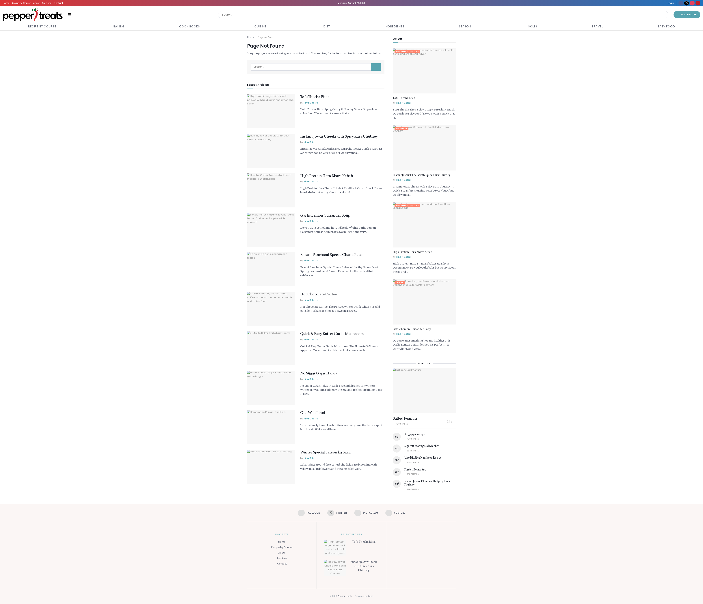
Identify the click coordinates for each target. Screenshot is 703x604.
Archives (46, 3)
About (36, 3)
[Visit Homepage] (33, 14)
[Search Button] (664, 14)
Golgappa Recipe (414, 434)
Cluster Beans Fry (415, 470)
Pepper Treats (345, 596)
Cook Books (189, 26)
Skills (532, 26)
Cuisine (260, 26)
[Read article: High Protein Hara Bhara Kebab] (271, 190)
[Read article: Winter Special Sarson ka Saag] (271, 467)
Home (6, 3)
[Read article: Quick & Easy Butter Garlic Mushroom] (271, 348)
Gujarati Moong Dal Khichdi (421, 446)
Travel (597, 26)
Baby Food (666, 26)
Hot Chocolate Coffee (318, 294)
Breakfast (401, 128)
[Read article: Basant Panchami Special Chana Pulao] (271, 269)
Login (670, 3)
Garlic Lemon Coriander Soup (325, 215)
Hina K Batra (311, 102)
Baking (119, 26)
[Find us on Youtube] (697, 3)
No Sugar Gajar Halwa (318, 373)
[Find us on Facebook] (680, 3)
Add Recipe (688, 14)
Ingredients (394, 26)
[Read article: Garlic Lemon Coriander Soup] (271, 230)
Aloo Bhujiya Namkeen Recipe (422, 458)
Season (465, 26)
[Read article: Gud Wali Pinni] (271, 427)
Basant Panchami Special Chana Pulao (332, 255)
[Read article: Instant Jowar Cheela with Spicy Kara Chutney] (271, 151)
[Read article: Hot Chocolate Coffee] (271, 309)
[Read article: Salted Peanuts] (424, 390)
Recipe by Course (21, 3)
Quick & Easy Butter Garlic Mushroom (332, 334)
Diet (326, 26)
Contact (58, 3)
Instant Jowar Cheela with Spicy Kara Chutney (339, 136)
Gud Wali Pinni (312, 413)
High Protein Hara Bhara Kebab (326, 176)
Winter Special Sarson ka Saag (325, 452)
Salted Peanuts (405, 418)
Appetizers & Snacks (407, 51)
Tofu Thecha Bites (314, 97)
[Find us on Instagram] (692, 3)
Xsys (370, 596)
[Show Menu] (69, 14)
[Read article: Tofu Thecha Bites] (271, 111)
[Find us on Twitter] (686, 3)
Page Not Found (266, 37)
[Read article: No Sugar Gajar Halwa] (271, 388)
